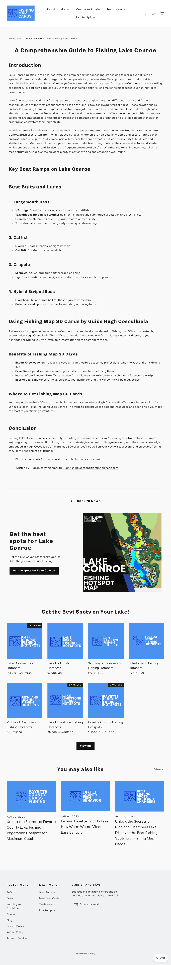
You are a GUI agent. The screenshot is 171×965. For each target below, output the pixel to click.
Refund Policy (15, 932)
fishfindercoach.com (104, 467)
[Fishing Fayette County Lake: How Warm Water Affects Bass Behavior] (85, 796)
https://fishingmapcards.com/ (80, 459)
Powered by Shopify (85, 953)
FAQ (9, 892)
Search (11, 898)
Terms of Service (17, 938)
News (20, 38)
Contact (12, 914)
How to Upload (85, 17)
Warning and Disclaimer (14, 906)
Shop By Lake (56, 9)
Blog (9, 920)
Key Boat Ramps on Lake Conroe (50, 169)
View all (85, 745)
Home (12, 38)
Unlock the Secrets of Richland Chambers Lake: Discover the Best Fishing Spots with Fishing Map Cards (136, 832)
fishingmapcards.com (73, 402)
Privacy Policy (15, 926)
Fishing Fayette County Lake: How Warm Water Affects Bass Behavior (85, 826)
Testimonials (116, 9)
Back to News (88, 501)
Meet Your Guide (87, 9)
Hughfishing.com (73, 467)
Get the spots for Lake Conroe (34, 570)
